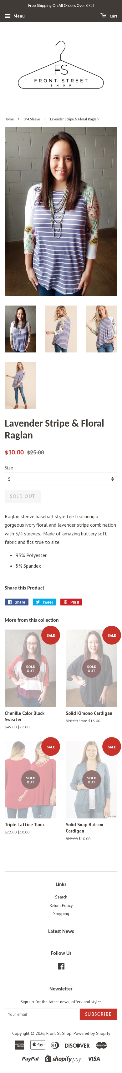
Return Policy (61, 905)
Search (61, 897)
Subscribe (98, 1014)
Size (9, 467)
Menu (18, 16)
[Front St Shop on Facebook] (61, 967)
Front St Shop (59, 1033)
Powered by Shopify (92, 1033)
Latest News (61, 931)
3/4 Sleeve (32, 119)
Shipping (61, 913)
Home (9, 119)
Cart (113, 16)
